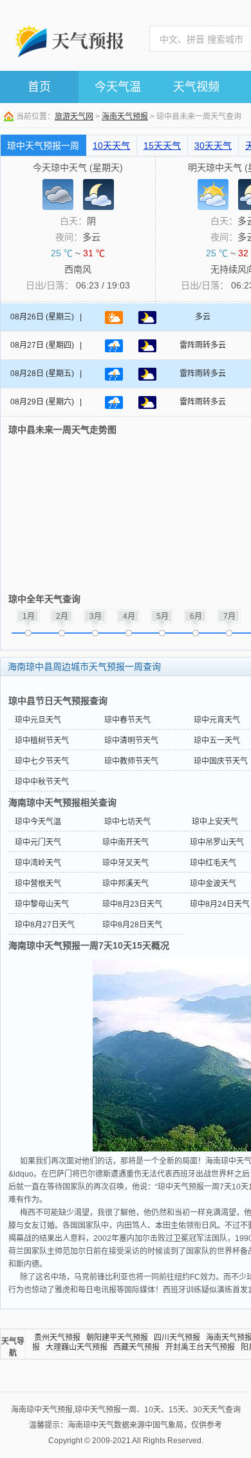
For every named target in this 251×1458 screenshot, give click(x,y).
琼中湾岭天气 (38, 862)
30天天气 (213, 145)
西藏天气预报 (136, 1347)
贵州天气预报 (57, 1337)
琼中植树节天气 (42, 740)
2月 (62, 616)
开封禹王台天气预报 (200, 1347)
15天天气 (162, 145)
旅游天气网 (74, 116)
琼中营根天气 (38, 883)
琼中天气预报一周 (43, 145)
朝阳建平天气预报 (117, 1337)
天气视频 (196, 86)
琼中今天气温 (38, 821)
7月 (229, 616)
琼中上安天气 (215, 821)
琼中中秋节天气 (42, 781)
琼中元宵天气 (217, 719)
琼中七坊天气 (127, 821)
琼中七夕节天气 (42, 761)
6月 (196, 616)
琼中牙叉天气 (125, 862)
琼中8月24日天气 (220, 904)
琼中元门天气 (38, 842)
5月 (162, 616)
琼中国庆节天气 (221, 761)
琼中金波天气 (213, 883)
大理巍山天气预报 (76, 1347)
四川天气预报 (177, 1337)
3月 (95, 616)
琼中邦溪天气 (125, 883)
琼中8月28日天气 (132, 924)
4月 (129, 616)
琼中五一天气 (217, 740)
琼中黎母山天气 (42, 904)
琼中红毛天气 (213, 862)
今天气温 (118, 86)
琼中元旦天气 (38, 719)
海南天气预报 (125, 116)
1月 (29, 616)
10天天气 (111, 145)
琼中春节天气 (127, 719)
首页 (39, 86)
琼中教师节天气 (131, 761)
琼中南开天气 (125, 842)
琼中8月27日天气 (45, 924)
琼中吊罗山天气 (217, 842)
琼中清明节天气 (131, 740)
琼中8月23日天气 (132, 904)
